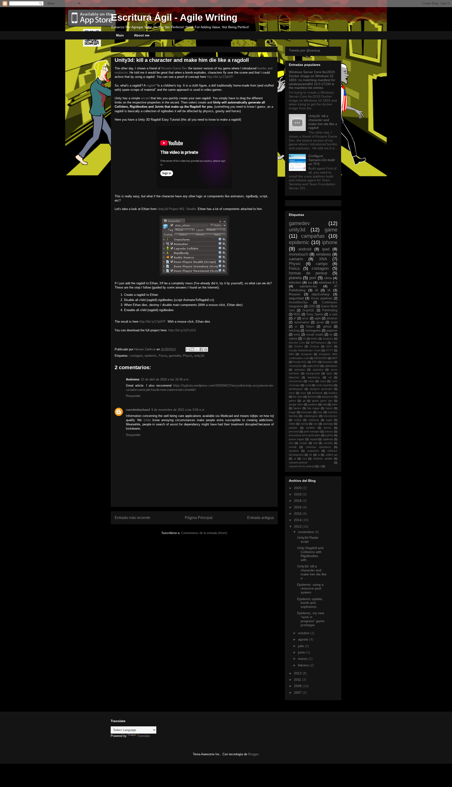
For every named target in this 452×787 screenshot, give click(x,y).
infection (295, 282)
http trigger (313, 408)
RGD (297, 314)
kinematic (306, 412)
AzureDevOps (298, 302)
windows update (322, 458)
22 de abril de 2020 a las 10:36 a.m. (165, 379)
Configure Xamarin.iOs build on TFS (321, 160)
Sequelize (327, 361)
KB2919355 (320, 358)
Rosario (294, 294)
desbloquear (296, 389)
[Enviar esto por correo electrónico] (188, 349)
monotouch (298, 254)
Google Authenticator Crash (305, 350)
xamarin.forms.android (302, 466)
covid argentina (324, 385)
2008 (298, 686)
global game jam (322, 400)
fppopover (327, 396)
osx (316, 423)
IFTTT (329, 350)
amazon (332, 318)
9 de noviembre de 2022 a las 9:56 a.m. (178, 409)
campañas (313, 236)
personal (294, 431)
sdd (315, 443)
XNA (323, 259)
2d (304, 338)
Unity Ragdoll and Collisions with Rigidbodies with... (310, 554)
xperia (293, 338)
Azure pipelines (321, 298)
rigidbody (328, 439)
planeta (295, 278)
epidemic (151, 355)
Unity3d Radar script (308, 539)
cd (330, 377)
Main (120, 35)
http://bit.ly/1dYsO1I (182, 330)
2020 (298, 488)
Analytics (328, 338)
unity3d (199, 355)
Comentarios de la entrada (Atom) (204, 533)
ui (319, 454)
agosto (303, 639)
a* (295, 318)
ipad (325, 249)
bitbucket (294, 377)
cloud (323, 381)
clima (328, 278)
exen (303, 393)
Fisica (163, 355)
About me (141, 35)
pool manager (312, 431)
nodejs (298, 420)
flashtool (312, 396)
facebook (317, 393)
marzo (303, 658)
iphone (329, 242)
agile (318, 318)
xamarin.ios (308, 286)
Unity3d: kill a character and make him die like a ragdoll (322, 122)
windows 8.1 (328, 282)
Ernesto (314, 346)
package (328, 423)
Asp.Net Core (297, 342)
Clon (334, 342)
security (328, 443)
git (304, 400)
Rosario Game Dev (174, 68)
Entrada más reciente (132, 518)
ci (296, 326)
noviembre (306, 532)
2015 (298, 513)
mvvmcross (330, 416)
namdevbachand (138, 409)
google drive (296, 404)
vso (305, 458)
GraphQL (308, 310)
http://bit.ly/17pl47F (220, 77)
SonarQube (295, 365)
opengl (304, 423)
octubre (304, 633)
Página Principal (199, 518)
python (329, 435)
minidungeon (311, 416)
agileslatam (331, 365)
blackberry (314, 377)
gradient (312, 404)
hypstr (329, 408)
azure (320, 322)
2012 (298, 673)
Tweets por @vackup (304, 50)
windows (323, 254)
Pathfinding (329, 310)
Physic (187, 355)
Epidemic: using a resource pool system (310, 588)
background (313, 373)
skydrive (294, 450)
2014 (298, 520)
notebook (313, 420)
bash (329, 373)
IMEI (291, 354)
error (292, 393)
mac (319, 412)
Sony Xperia (314, 314)
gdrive (292, 400)
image (292, 412)
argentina (318, 369)
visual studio (314, 334)
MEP (334, 358)
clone (311, 381)
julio (301, 646)
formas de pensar (308, 273)
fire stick (298, 396)
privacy (329, 431)
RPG (315, 361)
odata (292, 423)
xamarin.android (298, 462)
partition (310, 427)
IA (329, 290)
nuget (329, 420)
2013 (298, 526)
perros (327, 427)
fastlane (332, 393)
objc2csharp (320, 294)
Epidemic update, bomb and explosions (310, 603)
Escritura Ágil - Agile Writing (174, 17)
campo (321, 263)
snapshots (313, 450)
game (331, 230)
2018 (298, 500)
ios (310, 282)
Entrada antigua (260, 518)
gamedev (175, 355)
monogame (313, 330)
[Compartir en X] (196, 349)
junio (302, 652)
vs (331, 334)
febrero (304, 665)
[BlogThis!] (192, 349)
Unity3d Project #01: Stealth (176, 209)
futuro (310, 326)
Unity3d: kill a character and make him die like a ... (312, 572)
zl (320, 466)
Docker (298, 346)
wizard (145, 98)
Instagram (306, 354)
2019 (298, 494)
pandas (293, 427)
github (327, 326)
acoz (305, 318)
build (334, 322)
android (304, 249)
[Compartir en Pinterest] (205, 349)
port (312, 278)
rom (291, 443)
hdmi (334, 404)
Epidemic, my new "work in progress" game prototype (310, 619)
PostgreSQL (300, 361)
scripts (303, 443)
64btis (314, 338)
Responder (133, 396)
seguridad (296, 298)
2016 (298, 507)
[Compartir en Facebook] (201, 349)
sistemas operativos (318, 447)
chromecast (296, 381)
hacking (294, 330)
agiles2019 (313, 365)
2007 (298, 692)
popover (332, 330)
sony (297, 334)
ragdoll (150, 85)
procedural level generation (304, 435)
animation (299, 369)
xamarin (296, 259)
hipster (297, 408)
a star (333, 314)
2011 (298, 679)
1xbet (147, 420)
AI (316, 290)
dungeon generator (321, 389)
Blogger (253, 754)
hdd (325, 404)
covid (308, 385)
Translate (143, 736)
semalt (292, 447)
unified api (331, 454)
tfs (310, 454)
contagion (136, 355)
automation (301, 322)
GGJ (329, 346)
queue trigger (296, 439)
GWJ (312, 306)
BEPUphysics (319, 342)
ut (295, 458)
